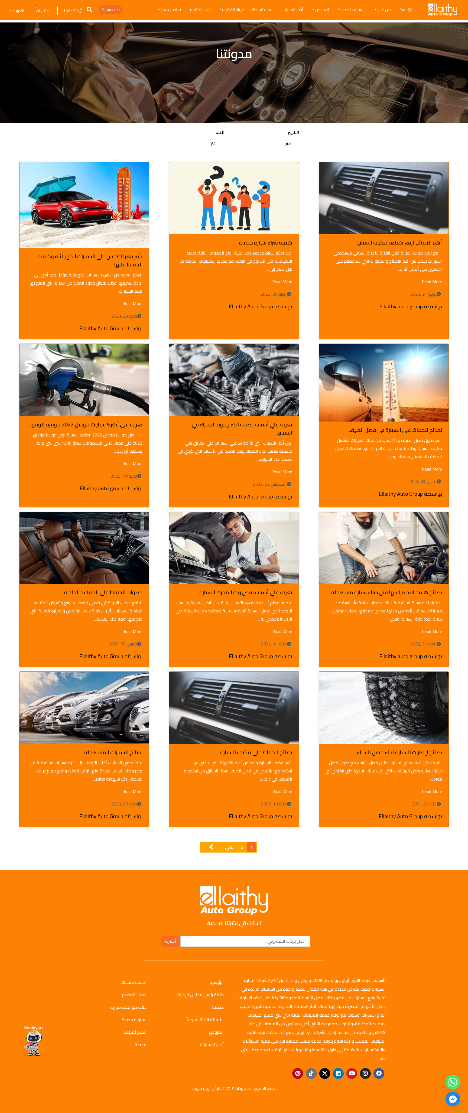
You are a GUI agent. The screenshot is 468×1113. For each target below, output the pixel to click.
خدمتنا (218, 1007)
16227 (69, 10)
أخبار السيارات (292, 10)
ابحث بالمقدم (201, 10)
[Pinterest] (297, 1073)
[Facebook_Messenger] (453, 1099)
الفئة (220, 132)
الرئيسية (405, 10)
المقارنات (44, 10)
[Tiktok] (311, 1073)
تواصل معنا (171, 10)
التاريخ (293, 132)
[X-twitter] (324, 1073)
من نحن (384, 10)
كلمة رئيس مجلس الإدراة (200, 994)
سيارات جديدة (134, 1019)
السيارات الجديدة (352, 10)
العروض (322, 10)
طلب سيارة (111, 10)
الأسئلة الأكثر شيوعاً (205, 1019)
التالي (230, 847)
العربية (18, 10)
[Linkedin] (338, 1073)
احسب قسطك (263, 10)
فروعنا (141, 1044)
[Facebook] (378, 1073)
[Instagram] (365, 1073)
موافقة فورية (231, 10)
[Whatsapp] (453, 1082)
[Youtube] (351, 1073)
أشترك (170, 941)
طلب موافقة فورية (128, 1007)
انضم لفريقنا (135, 1032)
